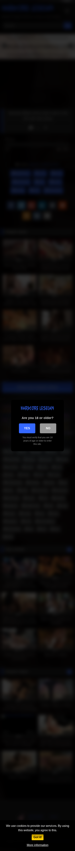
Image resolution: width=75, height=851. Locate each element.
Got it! (37, 837)
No (48, 428)
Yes (27, 428)
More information (37, 845)
